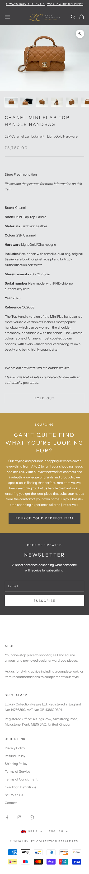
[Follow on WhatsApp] (31, 817)
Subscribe (44, 600)
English (56, 831)
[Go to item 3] (41, 102)
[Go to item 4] (57, 102)
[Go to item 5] (72, 102)
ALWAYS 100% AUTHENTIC (25, 4)
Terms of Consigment (21, 779)
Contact (11, 803)
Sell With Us (14, 795)
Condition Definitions (20, 787)
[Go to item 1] (11, 102)
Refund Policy (15, 756)
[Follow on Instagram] (19, 817)
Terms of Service (17, 771)
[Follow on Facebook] (7, 817)
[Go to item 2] (26, 102)
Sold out (44, 398)
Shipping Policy (16, 764)
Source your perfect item (44, 518)
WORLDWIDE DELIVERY (65, 4)
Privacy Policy (15, 748)
